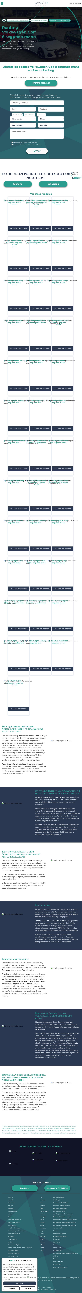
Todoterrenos (12, 1239)
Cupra (42, 1231)
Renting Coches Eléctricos (61, 1205)
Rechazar (27, 1288)
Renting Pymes (13, 1256)
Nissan (42, 1222)
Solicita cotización (75, 3)
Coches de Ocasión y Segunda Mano (18, 20)
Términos (52, 1289)
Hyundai (43, 1200)
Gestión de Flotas (14, 1228)
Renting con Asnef (59, 1211)
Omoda (43, 1236)
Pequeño (11, 1217)
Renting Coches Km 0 (60, 1208)
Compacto (11, 1203)
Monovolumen (13, 1211)
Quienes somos (58, 1261)
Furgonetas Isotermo (60, 1236)
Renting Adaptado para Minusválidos (65, 1253)
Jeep (42, 1225)
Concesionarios (58, 1228)
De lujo (55, 1259)
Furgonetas (12, 1225)
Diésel (10, 1242)
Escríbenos (24, 1188)
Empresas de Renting (60, 1267)
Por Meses (56, 1242)
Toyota (42, 1214)
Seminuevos (57, 1247)
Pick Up (55, 1256)
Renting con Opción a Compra (63, 1214)
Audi (42, 1233)
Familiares (56, 1239)
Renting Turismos (14, 1233)
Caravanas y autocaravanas (17, 1231)
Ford (42, 1250)
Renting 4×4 (57, 1200)
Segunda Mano (13, 1250)
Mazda (42, 1245)
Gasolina (11, 1236)
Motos (10, 1214)
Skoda (42, 1247)
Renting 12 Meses (58, 1197)
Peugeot (43, 1217)
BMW (42, 1239)
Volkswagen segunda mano (39, 20)
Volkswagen (44, 1211)
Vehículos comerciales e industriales (20, 1247)
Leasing (55, 1231)
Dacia (42, 1242)
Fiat (41, 1197)
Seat (41, 1208)
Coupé (10, 1205)
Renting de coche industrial (62, 1217)
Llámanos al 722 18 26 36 (57, 1188)
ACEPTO (19, 1283)
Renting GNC (57, 1250)
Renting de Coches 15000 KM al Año (65, 1219)
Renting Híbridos (14, 1222)
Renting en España (59, 1233)
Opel (42, 1219)
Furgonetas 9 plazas (15, 1245)
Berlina (10, 1197)
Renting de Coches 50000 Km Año (64, 1225)
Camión (11, 1200)
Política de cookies (41, 1289)
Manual (10, 1208)
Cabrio (55, 1245)
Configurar (11, 1288)
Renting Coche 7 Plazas (61, 1203)
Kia (41, 1203)
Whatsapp (53, 184)
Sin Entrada (57, 1264)
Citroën (42, 1205)
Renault (43, 1228)
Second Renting (13, 1253)
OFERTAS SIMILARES (41, 83)
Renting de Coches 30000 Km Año (64, 1222)
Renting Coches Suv (14, 1219)
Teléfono (17, 184)
